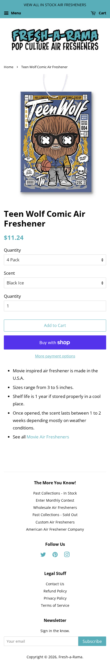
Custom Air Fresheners (55, 522)
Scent (9, 273)
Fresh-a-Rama (70, 656)
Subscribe (92, 641)
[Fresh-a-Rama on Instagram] (67, 555)
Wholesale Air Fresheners (55, 507)
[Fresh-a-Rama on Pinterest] (55, 555)
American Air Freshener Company (55, 529)
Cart (102, 13)
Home (8, 67)
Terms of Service (55, 605)
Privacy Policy (55, 598)
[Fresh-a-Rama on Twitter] (43, 555)
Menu (15, 13)
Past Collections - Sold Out (55, 514)
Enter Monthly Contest (55, 500)
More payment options (55, 355)
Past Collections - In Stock (55, 493)
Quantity (12, 250)
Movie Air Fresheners (48, 437)
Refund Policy (55, 591)
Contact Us (55, 583)
